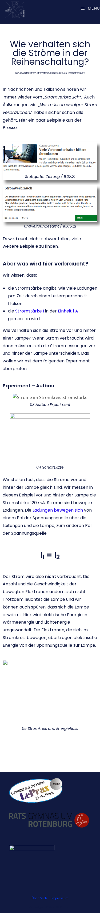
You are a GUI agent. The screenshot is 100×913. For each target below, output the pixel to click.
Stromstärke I (29, 311)
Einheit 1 (68, 311)
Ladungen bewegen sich (58, 510)
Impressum (59, 898)
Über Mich (39, 898)
